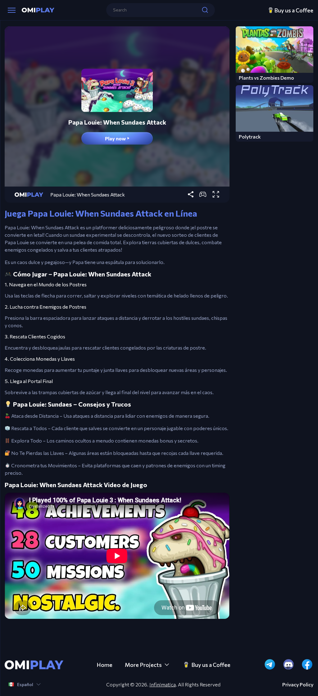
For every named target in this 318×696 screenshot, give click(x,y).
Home (104, 664)
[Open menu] (12, 10)
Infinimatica (162, 684)
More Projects (143, 664)
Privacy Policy (297, 684)
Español (25, 684)
